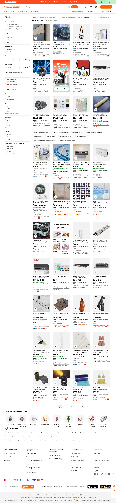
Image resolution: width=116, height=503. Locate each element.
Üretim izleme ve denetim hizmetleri (33, 468)
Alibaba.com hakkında (10, 449)
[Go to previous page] (57, 406)
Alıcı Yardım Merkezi (76, 453)
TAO (72, 494)
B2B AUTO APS (57, 52)
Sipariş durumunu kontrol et (101, 460)
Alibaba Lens (13, 486)
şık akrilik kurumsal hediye (41, 132)
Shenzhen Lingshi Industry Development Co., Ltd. (41, 289)
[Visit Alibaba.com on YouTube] (109, 474)
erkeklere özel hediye (34, 440)
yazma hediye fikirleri (48, 436)
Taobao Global (65, 494)
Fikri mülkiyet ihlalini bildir (78, 467)
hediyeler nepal (51, 136)
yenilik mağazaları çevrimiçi (66, 436)
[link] (113, 485)
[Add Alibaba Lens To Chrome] (28, 486)
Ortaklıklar (96, 467)
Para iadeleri (74, 463)
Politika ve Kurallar (31, 472)
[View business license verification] (74, 500)
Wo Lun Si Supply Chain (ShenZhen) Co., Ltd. (81, 90)
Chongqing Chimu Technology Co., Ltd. (101, 90)
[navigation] (17, 212)
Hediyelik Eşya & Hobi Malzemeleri (48, 17)
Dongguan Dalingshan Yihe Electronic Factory (101, 213)
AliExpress (32, 494)
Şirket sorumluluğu (9, 460)
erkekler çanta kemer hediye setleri (37, 432)
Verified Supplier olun (99, 463)
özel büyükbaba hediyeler (77, 432)
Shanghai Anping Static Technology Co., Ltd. (101, 285)
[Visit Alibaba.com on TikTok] (113, 474)
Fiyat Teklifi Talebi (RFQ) (55, 459)
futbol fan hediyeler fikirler (68, 140)
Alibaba (34, 17)
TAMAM (25, 59)
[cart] (91, 7)
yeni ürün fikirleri (88, 440)
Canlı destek (74, 457)
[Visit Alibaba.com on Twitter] (102, 474)
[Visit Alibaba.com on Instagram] (105, 474)
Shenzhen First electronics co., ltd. (101, 249)
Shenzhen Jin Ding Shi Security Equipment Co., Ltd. (61, 177)
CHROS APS (36, 249)
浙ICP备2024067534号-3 (104, 500)
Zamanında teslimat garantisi (34, 460)
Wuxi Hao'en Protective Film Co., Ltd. (101, 125)
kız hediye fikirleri (77, 132)
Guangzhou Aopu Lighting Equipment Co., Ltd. (41, 90)
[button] (69, 7)
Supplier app (45, 486)
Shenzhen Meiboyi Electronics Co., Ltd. (41, 216)
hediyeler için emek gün (85, 436)
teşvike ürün (38, 136)
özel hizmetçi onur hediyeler (61, 132)
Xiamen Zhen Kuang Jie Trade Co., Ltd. (61, 288)
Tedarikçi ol (97, 453)
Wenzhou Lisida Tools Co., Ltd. (81, 213)
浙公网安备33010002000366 (87, 500)
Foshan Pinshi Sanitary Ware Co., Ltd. (41, 326)
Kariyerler (6, 463)
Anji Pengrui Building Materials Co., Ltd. (41, 54)
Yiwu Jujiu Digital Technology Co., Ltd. (101, 175)
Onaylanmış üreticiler (54, 455)
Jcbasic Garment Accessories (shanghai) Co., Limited (61, 213)
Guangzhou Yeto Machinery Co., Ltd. (41, 174)
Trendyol (77, 494)
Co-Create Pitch (8, 457)
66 (82, 406)
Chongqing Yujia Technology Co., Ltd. (81, 285)
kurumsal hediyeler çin (65, 136)
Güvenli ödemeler (31, 453)
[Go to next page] (86, 406)
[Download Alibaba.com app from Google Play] (106, 486)
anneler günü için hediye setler (15, 440)
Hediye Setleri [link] (87, 17)
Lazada (58, 494)
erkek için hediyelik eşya (72, 440)
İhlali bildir (74, 470)
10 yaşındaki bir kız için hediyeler (53, 440)
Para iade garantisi (31, 457)
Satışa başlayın (98, 457)
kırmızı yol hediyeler (82, 136)
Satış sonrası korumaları (32, 463)
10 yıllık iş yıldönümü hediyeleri (15, 432)
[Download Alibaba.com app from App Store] (92, 486)
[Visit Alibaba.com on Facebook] (95, 474)
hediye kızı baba (34, 436)
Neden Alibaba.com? (9, 453)
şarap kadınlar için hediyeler (94, 132)
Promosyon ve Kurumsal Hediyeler (70, 17)
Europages (84, 494)
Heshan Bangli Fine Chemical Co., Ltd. (81, 126)
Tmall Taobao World (49, 494)
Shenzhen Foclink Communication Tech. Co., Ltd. (101, 54)
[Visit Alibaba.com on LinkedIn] (98, 474)
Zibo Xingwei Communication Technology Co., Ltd (81, 175)
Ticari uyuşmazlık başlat (77, 460)
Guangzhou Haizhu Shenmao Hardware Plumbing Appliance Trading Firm (61, 126)
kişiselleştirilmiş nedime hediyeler (16, 436)
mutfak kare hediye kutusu (58, 432)
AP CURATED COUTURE (80, 54)
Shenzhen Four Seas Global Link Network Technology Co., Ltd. (81, 252)
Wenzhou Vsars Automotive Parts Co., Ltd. (41, 123)
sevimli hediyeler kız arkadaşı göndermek (45, 140)
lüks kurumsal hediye (94, 432)
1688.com (39, 494)
